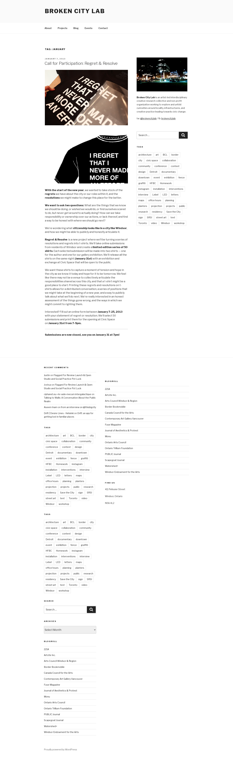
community (144, 166)
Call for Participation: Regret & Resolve (81, 63)
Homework (166, 183)
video (154, 223)
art (157, 154)
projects (170, 206)
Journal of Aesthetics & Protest (60, 690)
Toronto (142, 223)
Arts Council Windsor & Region (60, 661)
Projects (62, 28)
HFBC (153, 183)
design (142, 171)
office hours (154, 200)
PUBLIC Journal (52, 714)
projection (156, 206)
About (48, 28)
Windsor (165, 223)
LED (164, 194)
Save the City (173, 211)
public (182, 206)
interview (143, 194)
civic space (152, 160)
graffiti (142, 183)
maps (141, 200)
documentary (169, 171)
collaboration (169, 160)
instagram (143, 189)
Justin (47, 375)
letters (174, 194)
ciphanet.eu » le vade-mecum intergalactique (67, 394)
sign (140, 217)
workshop (179, 223)
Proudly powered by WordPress (60, 749)
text (173, 217)
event (157, 177)
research (143, 211)
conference (160, 166)
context (175, 166)
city (140, 160)
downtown (143, 177)
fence (181, 177)
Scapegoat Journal (53, 720)
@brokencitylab (148, 118)
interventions (176, 189)
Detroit (153, 171)
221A (46, 649)
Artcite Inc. (49, 655)
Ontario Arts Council (54, 702)
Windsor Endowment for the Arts (61, 732)
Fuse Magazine (52, 684)
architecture (145, 154)
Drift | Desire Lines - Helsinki (59, 413)
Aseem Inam (50, 407)
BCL (165, 154)
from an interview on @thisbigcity (78, 407)
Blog (76, 28)
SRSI (149, 217)
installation (159, 189)
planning (169, 200)
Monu (47, 696)
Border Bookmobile (54, 667)
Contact (103, 28)
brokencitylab (168, 118)
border (175, 154)
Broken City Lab (75, 11)
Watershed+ (50, 726)
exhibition (169, 177)
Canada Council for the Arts (58, 672)
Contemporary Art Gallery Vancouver (63, 678)
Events (88, 28)
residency (157, 211)
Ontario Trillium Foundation (58, 708)
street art (161, 217)
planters (142, 206)
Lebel (155, 194)
